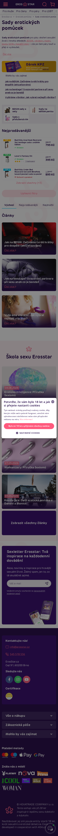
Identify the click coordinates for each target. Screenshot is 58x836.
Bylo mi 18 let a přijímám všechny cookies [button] (29, 426)
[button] (29, 432)
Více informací (26, 419)
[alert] (29, 418)
